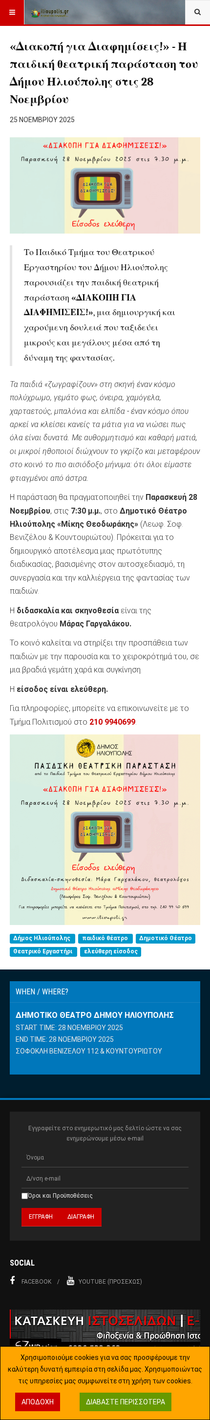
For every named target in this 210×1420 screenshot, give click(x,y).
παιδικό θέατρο (105, 938)
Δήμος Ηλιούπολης (42, 938)
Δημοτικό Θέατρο (165, 938)
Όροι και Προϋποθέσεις (60, 1195)
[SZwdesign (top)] (105, 1333)
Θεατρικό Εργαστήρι (43, 951)
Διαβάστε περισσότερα (125, 1402)
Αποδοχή (37, 1402)
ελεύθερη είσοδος (111, 951)
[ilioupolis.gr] (49, 12)
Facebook (36, 1281)
